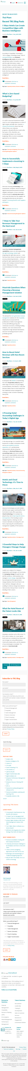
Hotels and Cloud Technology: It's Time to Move (12, 482)
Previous (6, 665)
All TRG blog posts (15, 665)
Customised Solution (20, 1022)
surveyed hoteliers (7, 57)
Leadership (18, 1006)
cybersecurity (10, 771)
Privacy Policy (10, 729)
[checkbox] (14, 713)
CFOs (19, 149)
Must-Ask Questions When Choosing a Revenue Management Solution (13, 290)
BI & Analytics (5, 1017)
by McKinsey (10, 126)
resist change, (12, 578)
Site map (18, 1049)
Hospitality (4, 1010)
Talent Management (11, 601)
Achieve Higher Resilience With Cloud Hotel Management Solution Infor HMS (15, 822)
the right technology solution (10, 253)
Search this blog (7, 742)
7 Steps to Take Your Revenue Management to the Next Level (13, 223)
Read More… (5, 78)
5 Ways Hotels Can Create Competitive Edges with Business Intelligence (13, 28)
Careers (9, 763)
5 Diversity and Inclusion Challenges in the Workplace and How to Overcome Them (15, 845)
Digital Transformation (13, 774)
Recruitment (18, 1003)
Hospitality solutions (11, 86)
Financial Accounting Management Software (16, 213)
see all (4, 798)
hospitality (21, 318)
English (13, 2)
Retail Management (7, 1019)
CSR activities (10, 769)
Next (5, 667)
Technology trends (20, 537)
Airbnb (13, 380)
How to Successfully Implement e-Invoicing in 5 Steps (13, 161)
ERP (8, 786)
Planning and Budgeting (12, 149)
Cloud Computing (12, 767)
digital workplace (11, 776)
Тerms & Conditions (9, 1049)
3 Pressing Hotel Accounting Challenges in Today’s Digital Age (13, 415)
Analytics (9, 759)
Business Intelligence (20, 86)
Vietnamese (20, 2)
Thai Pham (9, 34)
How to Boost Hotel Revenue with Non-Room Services (13, 355)
